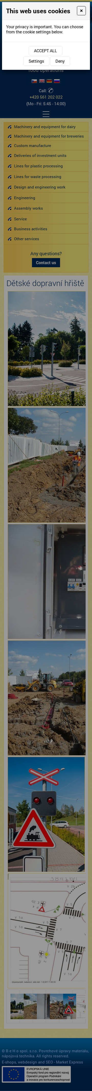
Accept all (45, 50)
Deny (60, 61)
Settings (36, 61)
